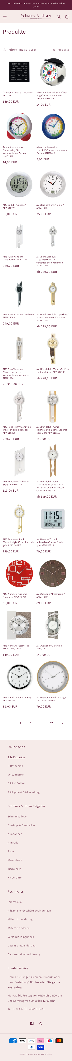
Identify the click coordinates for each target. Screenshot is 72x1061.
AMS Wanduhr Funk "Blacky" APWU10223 (18, 699)
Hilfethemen (15, 766)
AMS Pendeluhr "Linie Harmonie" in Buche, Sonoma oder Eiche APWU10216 (51, 429)
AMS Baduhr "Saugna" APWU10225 (14, 206)
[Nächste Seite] (62, 723)
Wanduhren (15, 860)
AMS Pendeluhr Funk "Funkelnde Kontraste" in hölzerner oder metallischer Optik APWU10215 (50, 486)
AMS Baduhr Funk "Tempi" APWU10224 (50, 206)
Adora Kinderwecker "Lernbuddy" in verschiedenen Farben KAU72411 (15, 152)
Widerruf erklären (19, 928)
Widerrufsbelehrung (20, 919)
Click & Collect (17, 783)
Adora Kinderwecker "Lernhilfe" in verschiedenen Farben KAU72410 (51, 150)
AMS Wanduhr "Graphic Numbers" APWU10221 (15, 595)
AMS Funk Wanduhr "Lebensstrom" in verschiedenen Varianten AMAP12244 (49, 261)
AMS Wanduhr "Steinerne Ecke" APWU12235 (16, 647)
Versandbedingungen (21, 937)
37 (51, 723)
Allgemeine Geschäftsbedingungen (29, 910)
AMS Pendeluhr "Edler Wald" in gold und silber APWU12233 (52, 371)
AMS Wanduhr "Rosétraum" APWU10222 (50, 595)
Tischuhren (15, 869)
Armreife (13, 842)
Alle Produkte (16, 757)
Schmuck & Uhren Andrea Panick (39, 1054)
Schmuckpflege (17, 816)
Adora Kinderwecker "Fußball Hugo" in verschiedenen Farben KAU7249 (52, 95)
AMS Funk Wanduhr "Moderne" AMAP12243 (19, 316)
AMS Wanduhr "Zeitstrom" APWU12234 (50, 647)
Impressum (15, 902)
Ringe (11, 851)
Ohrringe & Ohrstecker (21, 825)
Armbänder (15, 834)
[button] (5, 16)
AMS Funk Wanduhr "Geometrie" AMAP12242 (16, 258)
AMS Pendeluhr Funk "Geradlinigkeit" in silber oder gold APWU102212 (19, 542)
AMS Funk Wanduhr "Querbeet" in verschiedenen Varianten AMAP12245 (52, 317)
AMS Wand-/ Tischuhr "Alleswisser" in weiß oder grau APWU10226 (50, 542)
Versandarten (16, 774)
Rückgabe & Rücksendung (24, 792)
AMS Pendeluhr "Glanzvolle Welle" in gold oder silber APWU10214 (17, 429)
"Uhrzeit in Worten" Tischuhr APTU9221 (18, 94)
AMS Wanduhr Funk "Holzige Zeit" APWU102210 (51, 699)
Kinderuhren (15, 877)
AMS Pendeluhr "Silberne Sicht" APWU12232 (16, 483)
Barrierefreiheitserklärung (24, 954)
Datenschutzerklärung (22, 945)
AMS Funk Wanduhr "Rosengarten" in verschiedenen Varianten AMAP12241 (16, 374)
